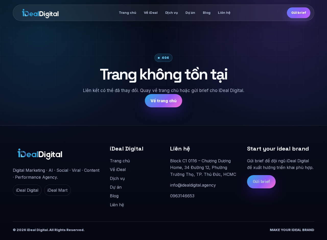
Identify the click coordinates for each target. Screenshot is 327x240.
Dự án (190, 12)
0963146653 (182, 195)
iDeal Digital (27, 190)
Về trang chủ (163, 100)
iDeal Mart (57, 190)
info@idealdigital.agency (193, 185)
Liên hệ (224, 12)
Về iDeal (151, 12)
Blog (206, 12)
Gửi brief (298, 12)
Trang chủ (127, 12)
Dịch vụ (171, 12)
